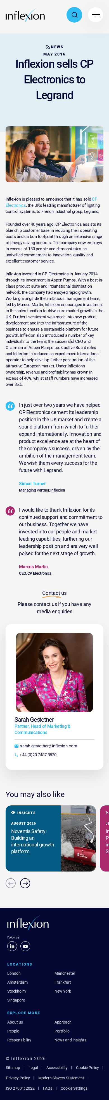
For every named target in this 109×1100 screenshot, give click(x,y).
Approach (63, 1022)
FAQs (47, 1088)
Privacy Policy (18, 1078)
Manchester (64, 973)
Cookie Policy (87, 1067)
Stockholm (16, 991)
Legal (33, 1067)
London (14, 973)
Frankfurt (62, 982)
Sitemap (13, 1067)
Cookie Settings (74, 1088)
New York (62, 991)
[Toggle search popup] (74, 15)
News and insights (70, 1040)
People (13, 1031)
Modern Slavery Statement (61, 1078)
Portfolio (62, 1031)
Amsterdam (17, 982)
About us (15, 1022)
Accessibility (57, 1067)
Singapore (16, 1000)
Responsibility (19, 1040)
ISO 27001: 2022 (20, 1088)
